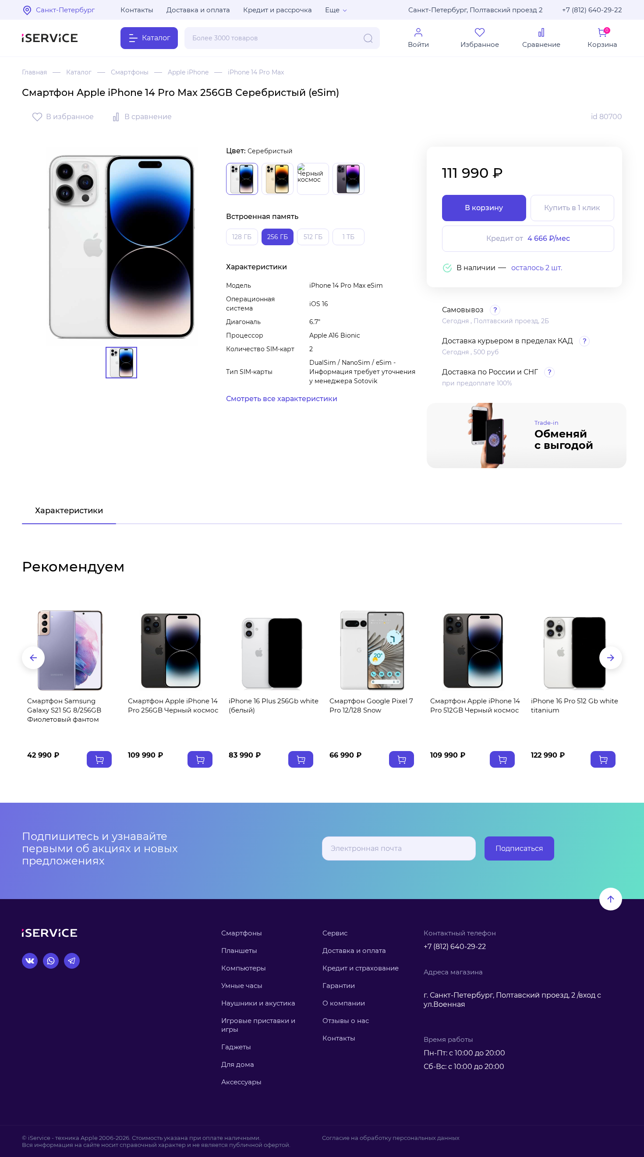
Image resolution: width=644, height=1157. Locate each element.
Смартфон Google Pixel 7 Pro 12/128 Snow (371, 705)
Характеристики (69, 510)
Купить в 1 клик (572, 208)
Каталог (79, 72)
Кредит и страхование (360, 968)
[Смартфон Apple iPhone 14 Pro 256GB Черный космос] (170, 650)
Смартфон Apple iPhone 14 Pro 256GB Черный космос (173, 705)
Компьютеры (243, 968)
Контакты (136, 10)
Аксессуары (241, 1082)
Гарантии (338, 985)
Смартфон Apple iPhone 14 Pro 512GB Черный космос (475, 705)
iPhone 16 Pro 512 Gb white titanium (574, 705)
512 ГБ (313, 237)
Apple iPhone (188, 72)
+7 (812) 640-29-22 (592, 10)
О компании (343, 1003)
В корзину (484, 208)
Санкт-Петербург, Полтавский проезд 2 (475, 10)
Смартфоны (130, 72)
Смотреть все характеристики (281, 399)
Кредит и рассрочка (277, 10)
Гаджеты (236, 1047)
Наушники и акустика (258, 1003)
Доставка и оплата (198, 10)
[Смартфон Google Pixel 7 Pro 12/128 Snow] (372, 650)
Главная (34, 72)
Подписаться (519, 848)
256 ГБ (277, 237)
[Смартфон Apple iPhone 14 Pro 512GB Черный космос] (473, 650)
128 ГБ (241, 237)
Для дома (237, 1064)
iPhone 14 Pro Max (256, 72)
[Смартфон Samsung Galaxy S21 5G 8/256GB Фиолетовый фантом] (70, 650)
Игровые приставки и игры (258, 1025)
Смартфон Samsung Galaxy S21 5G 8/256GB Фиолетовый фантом (64, 710)
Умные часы (241, 985)
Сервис (334, 933)
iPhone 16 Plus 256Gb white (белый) (273, 705)
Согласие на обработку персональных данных (391, 1137)
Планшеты (239, 950)
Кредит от (528, 238)
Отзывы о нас (345, 1020)
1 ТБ (348, 237)
